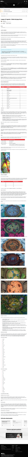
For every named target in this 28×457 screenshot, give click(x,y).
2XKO (16, 446)
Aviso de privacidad (3, 446)
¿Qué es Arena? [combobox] (3, 27)
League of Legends (18, 447)
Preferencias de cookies (4, 447)
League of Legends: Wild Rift (19, 451)
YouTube (13, 448)
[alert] (14, 10)
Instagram (13, 447)
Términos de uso (3, 448)
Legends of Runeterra (18, 448)
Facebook (13, 446)
